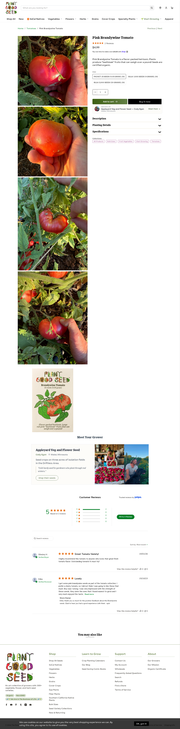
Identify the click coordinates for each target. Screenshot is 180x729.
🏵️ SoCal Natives (35, 18)
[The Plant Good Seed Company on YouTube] (11, 705)
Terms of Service (123, 689)
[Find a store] (160, 8)
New (21, 18)
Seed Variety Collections (60, 708)
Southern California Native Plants (61, 698)
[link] (103, 43)
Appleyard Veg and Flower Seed (58, 450)
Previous (151, 28)
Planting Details (101, 125)
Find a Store (120, 685)
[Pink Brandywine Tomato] (53, 71)
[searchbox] (42, 538)
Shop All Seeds (56, 660)
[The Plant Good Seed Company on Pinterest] (16, 705)
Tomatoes (31, 28)
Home (20, 28)
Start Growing (142, 141)
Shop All (11, 18)
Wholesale (120, 669)
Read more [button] (89, 594)
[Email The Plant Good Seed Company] (30, 705)
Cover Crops (108, 18)
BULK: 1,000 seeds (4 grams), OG (143, 76)
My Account (121, 665)
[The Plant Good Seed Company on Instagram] (25, 705)
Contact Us (120, 660)
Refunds (119, 681)
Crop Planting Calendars (93, 660)
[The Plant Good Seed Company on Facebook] (6, 705)
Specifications (100, 131)
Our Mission (153, 665)
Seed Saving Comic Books (94, 669)
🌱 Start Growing (150, 18)
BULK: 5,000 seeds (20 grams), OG (109, 82)
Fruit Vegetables (125, 141)
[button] (91, 509)
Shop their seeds (47, 478)
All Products (98, 141)
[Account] (166, 8)
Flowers (70, 18)
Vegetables (54, 18)
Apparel (169, 18)
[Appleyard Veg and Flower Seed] (122, 464)
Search (118, 677)
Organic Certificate (157, 669)
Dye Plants (54, 689)
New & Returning (57, 712)
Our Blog (86, 665)
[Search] (152, 8)
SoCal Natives (55, 665)
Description (99, 118)
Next (160, 28)
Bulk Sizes (111, 141)
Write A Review (125, 517)
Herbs (83, 18)
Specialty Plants (126, 18)
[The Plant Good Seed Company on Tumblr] (21, 705)
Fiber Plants (54, 694)
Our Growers (154, 660)
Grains (95, 18)
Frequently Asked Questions (128, 673)
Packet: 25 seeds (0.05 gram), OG (109, 76)
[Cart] (172, 8)
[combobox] (139, 545)
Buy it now (144, 101)
